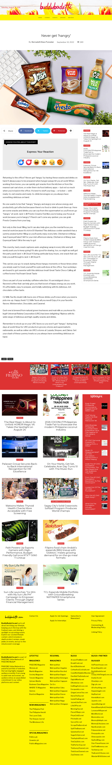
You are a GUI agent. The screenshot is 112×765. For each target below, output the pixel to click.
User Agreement (97, 616)
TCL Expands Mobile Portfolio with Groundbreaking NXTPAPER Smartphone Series (91, 277)
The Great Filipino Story (91, 204)
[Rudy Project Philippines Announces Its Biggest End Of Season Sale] (104, 406)
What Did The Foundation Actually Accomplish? (90, 506)
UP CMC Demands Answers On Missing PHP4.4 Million (92, 443)
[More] (71, 131)
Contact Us (33, 616)
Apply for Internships (58, 621)
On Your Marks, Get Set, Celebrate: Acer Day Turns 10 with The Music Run (91, 183)
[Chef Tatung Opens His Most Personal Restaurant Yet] (104, 418)
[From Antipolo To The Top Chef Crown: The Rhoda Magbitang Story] (101, 369)
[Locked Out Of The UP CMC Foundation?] (104, 490)
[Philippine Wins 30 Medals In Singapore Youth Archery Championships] (80, 369)
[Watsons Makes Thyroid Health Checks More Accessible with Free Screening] (105, 193)
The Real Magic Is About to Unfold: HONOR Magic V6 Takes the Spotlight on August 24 (92, 137)
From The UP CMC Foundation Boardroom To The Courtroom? (92, 480)
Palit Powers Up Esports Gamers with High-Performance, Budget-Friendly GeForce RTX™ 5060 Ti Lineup (91, 225)
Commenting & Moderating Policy (98, 626)
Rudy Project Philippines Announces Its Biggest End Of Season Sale (91, 407)
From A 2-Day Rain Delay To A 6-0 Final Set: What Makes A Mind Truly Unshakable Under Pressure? (60, 381)
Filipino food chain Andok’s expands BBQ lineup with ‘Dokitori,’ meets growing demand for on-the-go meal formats (92, 242)
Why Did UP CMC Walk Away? (92, 496)
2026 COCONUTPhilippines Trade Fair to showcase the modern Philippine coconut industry (92, 153)
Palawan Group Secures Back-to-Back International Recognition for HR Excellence (92, 169)
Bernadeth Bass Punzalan (43, 42)
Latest (4, 359)
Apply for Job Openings (59, 616)
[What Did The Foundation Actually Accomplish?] (104, 506)
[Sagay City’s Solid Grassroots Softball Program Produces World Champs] (105, 206)
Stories (10, 359)
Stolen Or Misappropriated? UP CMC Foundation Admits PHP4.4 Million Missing (92, 454)
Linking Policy (96, 632)
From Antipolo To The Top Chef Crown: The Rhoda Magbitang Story (101, 380)
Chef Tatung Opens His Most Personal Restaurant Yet (91, 418)
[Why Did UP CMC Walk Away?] (104, 498)
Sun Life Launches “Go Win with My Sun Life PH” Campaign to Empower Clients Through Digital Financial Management (92, 260)
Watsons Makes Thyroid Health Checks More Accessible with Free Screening (92, 196)
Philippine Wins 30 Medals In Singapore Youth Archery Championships (80, 380)
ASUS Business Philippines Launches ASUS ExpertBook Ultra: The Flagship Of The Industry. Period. (92, 430)
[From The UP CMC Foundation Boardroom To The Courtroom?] (104, 480)
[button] (107, 7)
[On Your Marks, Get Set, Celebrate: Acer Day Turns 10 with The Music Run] (105, 180)
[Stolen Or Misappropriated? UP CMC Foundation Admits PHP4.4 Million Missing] (104, 453)
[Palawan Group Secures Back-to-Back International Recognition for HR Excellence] (105, 165)
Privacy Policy (96, 621)
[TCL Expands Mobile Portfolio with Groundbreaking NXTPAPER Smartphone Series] (105, 273)
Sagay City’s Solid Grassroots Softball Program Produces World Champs (90, 210)
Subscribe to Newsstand (76, 617)
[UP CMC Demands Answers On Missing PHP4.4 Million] (104, 443)
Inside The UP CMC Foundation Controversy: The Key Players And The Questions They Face (92, 468)
